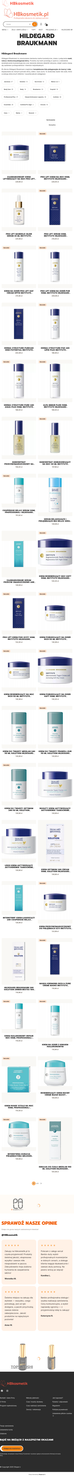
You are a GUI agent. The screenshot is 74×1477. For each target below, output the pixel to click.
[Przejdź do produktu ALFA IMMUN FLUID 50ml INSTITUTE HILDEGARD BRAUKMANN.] (55, 381)
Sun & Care (39, 81)
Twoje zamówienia (6, 1426)
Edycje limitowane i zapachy (35, 97)
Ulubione (3, 1434)
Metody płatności (32, 1398)
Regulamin (56, 1406)
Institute (57, 97)
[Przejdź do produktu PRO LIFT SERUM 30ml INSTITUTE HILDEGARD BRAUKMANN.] (55, 210)
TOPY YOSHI (22, 1367)
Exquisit (54, 89)
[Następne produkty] (41, 1183)
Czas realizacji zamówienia (36, 1406)
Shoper (16, 1467)
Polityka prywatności (60, 1409)
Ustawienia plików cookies (62, 1413)
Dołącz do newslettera (12, 1448)
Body (23, 89)
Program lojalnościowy (8, 1406)
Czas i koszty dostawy (34, 1402)
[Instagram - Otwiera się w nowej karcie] (7, 1391)
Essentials (8, 104)
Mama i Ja (55, 81)
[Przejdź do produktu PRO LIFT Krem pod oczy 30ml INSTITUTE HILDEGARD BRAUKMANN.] (19, 613)
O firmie (3, 1402)
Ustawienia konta (6, 1430)
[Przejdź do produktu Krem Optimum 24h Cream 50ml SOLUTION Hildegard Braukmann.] (55, 843)
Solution (24, 81)
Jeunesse (8, 81)
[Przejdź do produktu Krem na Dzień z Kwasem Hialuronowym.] (55, 1020)
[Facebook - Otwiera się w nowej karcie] (2, 1391)
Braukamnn (38, 89)
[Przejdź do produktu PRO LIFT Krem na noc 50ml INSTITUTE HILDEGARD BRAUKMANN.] (55, 153)
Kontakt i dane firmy (7, 1398)
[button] (34, 24)
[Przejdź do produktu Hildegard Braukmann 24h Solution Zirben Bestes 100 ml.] (19, 961)
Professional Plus (11, 97)
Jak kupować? (57, 1398)
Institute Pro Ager (26, 104)
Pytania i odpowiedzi (60, 1402)
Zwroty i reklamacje (33, 1409)
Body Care (8, 89)
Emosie (44, 104)
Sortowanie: (50, 120)
